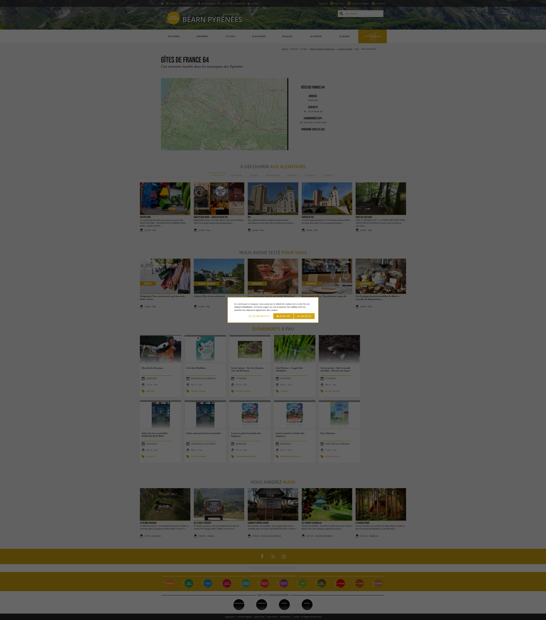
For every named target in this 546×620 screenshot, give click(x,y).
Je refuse (285, 316)
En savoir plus (261, 316)
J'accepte (306, 316)
